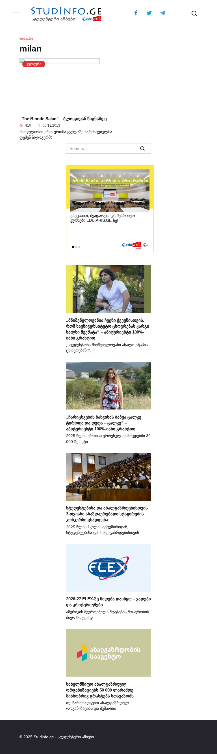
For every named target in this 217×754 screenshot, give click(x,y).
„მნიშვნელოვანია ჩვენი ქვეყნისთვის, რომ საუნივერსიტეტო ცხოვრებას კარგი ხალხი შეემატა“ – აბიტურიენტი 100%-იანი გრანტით (107, 328)
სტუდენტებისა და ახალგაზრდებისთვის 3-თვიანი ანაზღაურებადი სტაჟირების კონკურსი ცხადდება (107, 513)
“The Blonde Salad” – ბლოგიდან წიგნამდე (63, 118)
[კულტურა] (59, 108)
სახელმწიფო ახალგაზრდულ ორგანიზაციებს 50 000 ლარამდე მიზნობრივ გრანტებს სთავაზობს (100, 689)
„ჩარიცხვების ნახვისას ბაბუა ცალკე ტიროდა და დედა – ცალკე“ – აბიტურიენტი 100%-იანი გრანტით (103, 422)
